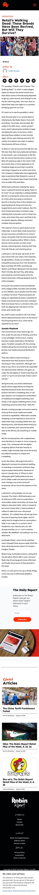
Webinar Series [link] (19, 841)
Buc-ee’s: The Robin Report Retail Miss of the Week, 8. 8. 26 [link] (19, 782)
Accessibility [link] (19, 855)
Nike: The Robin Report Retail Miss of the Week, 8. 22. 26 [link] (19, 745)
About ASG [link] (19, 825)
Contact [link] (19, 822)
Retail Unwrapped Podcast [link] (19, 838)
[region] (19, 882)
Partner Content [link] (19, 843)
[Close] (37, 871)
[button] (5, 81)
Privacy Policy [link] (20, 852)
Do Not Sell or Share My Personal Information (19, 891)
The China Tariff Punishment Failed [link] (19, 710)
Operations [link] (7, 16)
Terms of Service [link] (19, 858)
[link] (5, 4)
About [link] (19, 819)
